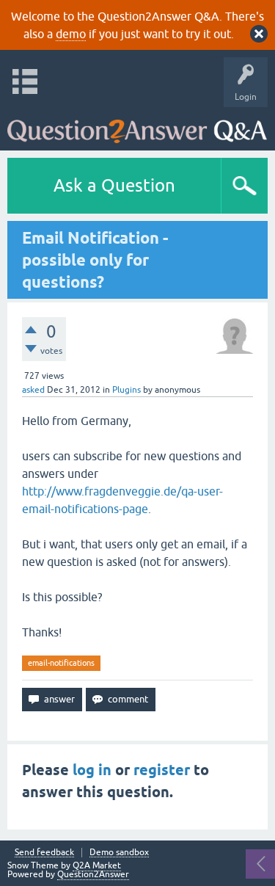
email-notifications (61, 662)
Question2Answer (93, 874)
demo (71, 33)
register (161, 770)
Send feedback (44, 852)
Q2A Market (97, 865)
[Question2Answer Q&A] (137, 125)
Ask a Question (114, 185)
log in (92, 770)
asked (33, 390)
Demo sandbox (119, 852)
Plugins (126, 390)
